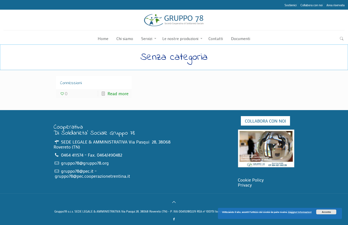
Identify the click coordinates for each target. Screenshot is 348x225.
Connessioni (71, 83)
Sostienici (291, 5)
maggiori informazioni (300, 212)
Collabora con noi (311, 5)
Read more (118, 93)
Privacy (245, 185)
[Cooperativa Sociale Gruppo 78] (174, 20)
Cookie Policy (251, 180)
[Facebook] (174, 219)
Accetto (326, 212)
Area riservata (335, 5)
